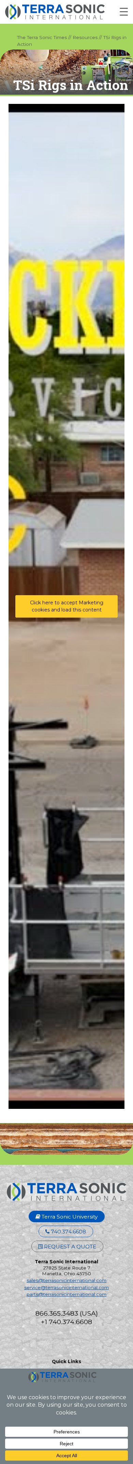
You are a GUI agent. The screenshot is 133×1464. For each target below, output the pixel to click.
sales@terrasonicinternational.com (66, 1280)
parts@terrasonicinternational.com (66, 1294)
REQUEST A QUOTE (69, 1246)
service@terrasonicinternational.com (66, 1287)
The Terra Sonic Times (42, 37)
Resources (85, 37)
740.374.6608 (67, 1231)
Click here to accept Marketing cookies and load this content (66, 606)
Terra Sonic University (69, 1216)
